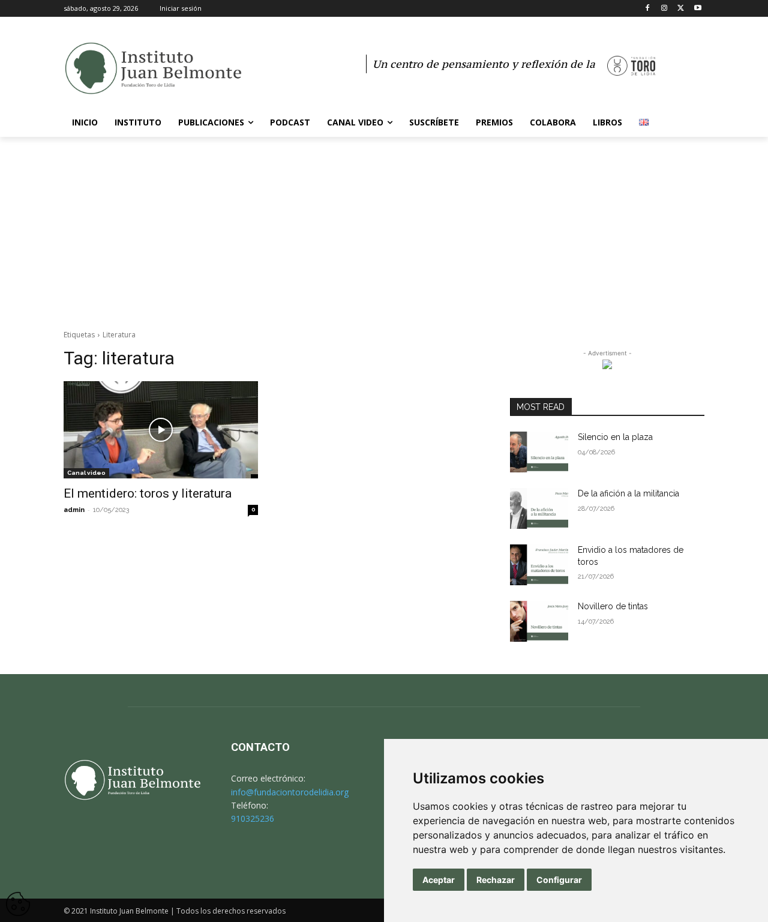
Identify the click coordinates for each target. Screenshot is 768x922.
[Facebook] (648, 9)
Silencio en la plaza (615, 437)
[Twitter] (681, 9)
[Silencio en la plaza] (539, 452)
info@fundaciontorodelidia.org (290, 792)
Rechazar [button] (495, 880)
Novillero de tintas (613, 606)
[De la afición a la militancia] (539, 508)
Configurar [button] (559, 880)
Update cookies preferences (18, 897)
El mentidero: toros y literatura (148, 493)
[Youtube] (697, 9)
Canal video (86, 472)
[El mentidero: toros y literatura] (161, 429)
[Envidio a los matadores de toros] (539, 564)
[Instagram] (664, 9)
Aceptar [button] (438, 880)
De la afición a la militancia (628, 493)
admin (74, 510)
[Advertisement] (384, 227)
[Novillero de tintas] (539, 621)
